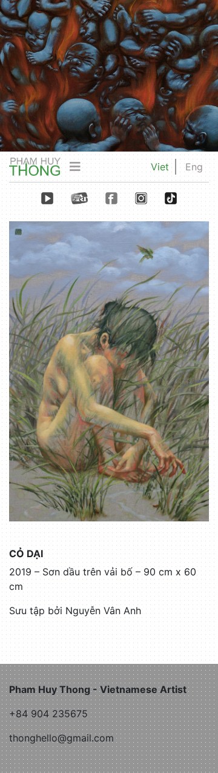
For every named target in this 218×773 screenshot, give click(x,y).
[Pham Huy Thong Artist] (35, 166)
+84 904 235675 (48, 714)
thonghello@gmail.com (61, 738)
